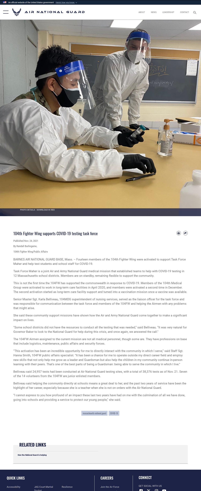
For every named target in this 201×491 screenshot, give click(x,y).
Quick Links (16, 478)
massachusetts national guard (94, 413)
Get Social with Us (150, 486)
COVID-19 (114, 413)
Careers (106, 478)
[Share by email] (185, 233)
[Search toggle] (195, 12)
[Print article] (179, 233)
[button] (67, 2)
